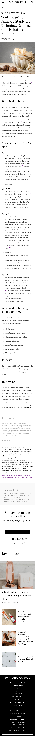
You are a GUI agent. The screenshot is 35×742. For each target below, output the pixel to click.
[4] (8, 209)
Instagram (24, 501)
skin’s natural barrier (9, 131)
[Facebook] (14, 682)
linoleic (21, 119)
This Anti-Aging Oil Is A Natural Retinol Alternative (25, 659)
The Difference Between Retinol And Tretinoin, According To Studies (24, 617)
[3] (22, 165)
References (8, 440)
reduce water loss (15, 166)
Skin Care (4, 7)
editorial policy (15, 430)
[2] (21, 121)
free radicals (24, 263)
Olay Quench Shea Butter (22, 408)
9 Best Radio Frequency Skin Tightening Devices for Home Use (17, 595)
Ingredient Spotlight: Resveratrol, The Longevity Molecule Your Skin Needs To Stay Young (25, 638)
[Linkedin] (24, 682)
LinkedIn (18, 501)
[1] (32, 82)
